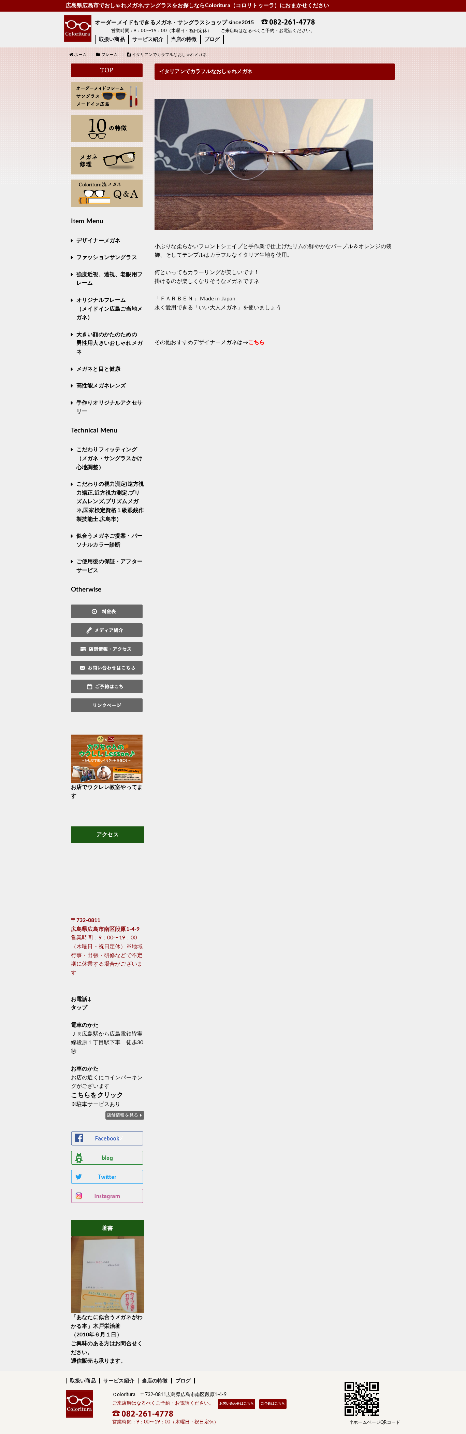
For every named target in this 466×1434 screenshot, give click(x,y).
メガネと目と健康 (98, 369)
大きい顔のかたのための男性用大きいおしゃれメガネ (109, 343)
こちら (256, 342)
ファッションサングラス (106, 257)
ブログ (212, 39)
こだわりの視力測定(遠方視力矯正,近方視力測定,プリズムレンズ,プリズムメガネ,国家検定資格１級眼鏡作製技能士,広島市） (110, 501)
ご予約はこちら (273, 1403)
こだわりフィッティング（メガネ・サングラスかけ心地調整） (109, 458)
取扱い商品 (112, 39)
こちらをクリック (97, 1095)
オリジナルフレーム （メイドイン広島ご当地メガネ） (109, 308)
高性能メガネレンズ (101, 385)
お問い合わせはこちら (236, 1403)
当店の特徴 (184, 39)
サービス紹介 (147, 39)
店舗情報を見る (122, 1115)
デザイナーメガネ (98, 240)
